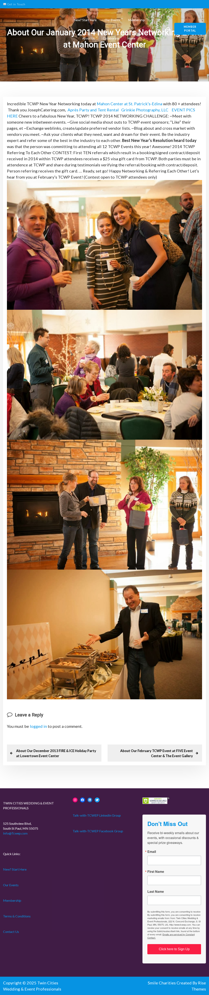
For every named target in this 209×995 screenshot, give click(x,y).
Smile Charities (162, 982)
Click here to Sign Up (174, 949)
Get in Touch (15, 4)
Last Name (155, 891)
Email (151, 851)
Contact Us (11, 931)
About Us (88, 38)
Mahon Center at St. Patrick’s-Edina (129, 103)
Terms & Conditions (17, 916)
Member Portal (190, 28)
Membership (12, 900)
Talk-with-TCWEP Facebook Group (98, 831)
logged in (38, 726)
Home (131, 38)
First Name (155, 871)
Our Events (112, 20)
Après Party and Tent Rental (93, 109)
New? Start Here (85, 20)
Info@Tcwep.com (15, 833)
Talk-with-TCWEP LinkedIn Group (97, 815)
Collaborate (111, 38)
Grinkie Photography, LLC (144, 109)
